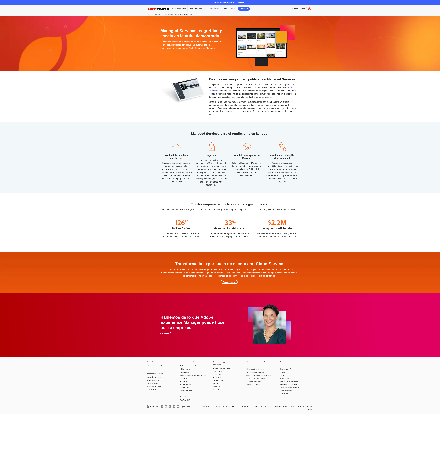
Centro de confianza (286, 391)
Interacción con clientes (154, 377)
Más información (229, 282)
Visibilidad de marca (153, 383)
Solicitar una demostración (155, 366)
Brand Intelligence (185, 384)
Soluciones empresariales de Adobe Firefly (193, 375)
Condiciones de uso (247, 406)
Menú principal (178, 9)
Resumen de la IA (285, 369)
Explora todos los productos (188, 366)
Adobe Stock (217, 377)
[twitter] (170, 406)
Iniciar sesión (299, 9)
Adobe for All (284, 394)
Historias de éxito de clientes (255, 369)
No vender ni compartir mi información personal (296, 406)
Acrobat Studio (184, 381)
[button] (152, 406)
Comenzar (244, 9)
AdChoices (308, 410)
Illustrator (216, 383)
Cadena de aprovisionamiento (289, 387)
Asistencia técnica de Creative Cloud (257, 378)
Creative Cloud (184, 387)
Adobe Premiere (218, 390)
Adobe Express (184, 372)
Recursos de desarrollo (253, 384)
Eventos (282, 375)
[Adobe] (309, 8)
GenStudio (183, 397)
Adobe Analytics (185, 369)
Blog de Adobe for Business (255, 372)
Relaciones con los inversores (289, 384)
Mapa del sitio (275, 406)
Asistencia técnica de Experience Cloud (258, 375)
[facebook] (162, 406)
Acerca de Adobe (285, 366)
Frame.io (182, 394)
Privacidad (235, 406)
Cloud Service (228, 9)
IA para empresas (152, 389)
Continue (240, 2)
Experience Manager (197, 9)
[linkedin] (174, 406)
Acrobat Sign (184, 378)
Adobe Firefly (217, 374)
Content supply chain (153, 380)
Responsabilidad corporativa (289, 381)
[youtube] (178, 406)
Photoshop (216, 387)
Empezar (165, 334)
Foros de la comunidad (253, 381)
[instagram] (166, 406)
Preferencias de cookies (262, 406)
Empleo (282, 372)
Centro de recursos (252, 366)
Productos (213, 9)
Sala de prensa (284, 378)
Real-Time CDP (185, 400)
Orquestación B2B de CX (154, 386)
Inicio (149, 14)
